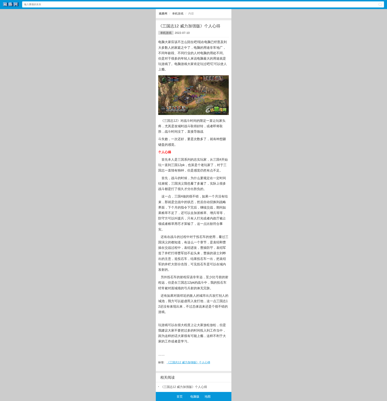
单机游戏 (177, 13)
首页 (180, 396)
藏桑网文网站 (11, 4)
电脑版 (194, 396)
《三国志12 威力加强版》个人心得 (188, 362)
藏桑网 (163, 13)
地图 (208, 396)
